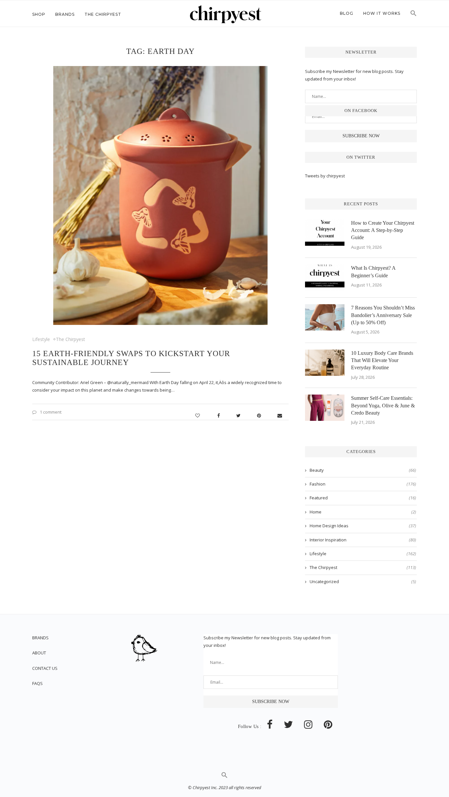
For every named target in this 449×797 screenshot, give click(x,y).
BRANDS (40, 638)
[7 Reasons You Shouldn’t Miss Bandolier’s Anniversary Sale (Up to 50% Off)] (324, 317)
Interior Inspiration (363, 540)
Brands (65, 14)
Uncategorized (363, 581)
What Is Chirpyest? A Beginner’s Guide (373, 271)
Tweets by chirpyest (325, 176)
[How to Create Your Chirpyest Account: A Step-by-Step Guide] (324, 232)
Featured (363, 498)
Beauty (363, 470)
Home (363, 512)
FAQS (37, 683)
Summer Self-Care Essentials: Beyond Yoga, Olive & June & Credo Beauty (383, 405)
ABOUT (39, 653)
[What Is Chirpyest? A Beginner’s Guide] (324, 277)
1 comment (50, 412)
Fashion (363, 484)
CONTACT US (45, 668)
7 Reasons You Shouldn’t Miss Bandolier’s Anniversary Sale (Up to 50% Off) (383, 315)
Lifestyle (41, 339)
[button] (413, 15)
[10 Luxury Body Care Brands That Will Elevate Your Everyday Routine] (324, 363)
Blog (346, 13)
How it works (381, 13)
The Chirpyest (102, 14)
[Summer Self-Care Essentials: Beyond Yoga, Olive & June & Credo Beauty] (324, 408)
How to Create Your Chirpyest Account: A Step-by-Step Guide (382, 230)
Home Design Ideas (363, 526)
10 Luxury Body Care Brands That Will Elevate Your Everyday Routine (382, 360)
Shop (38, 14)
